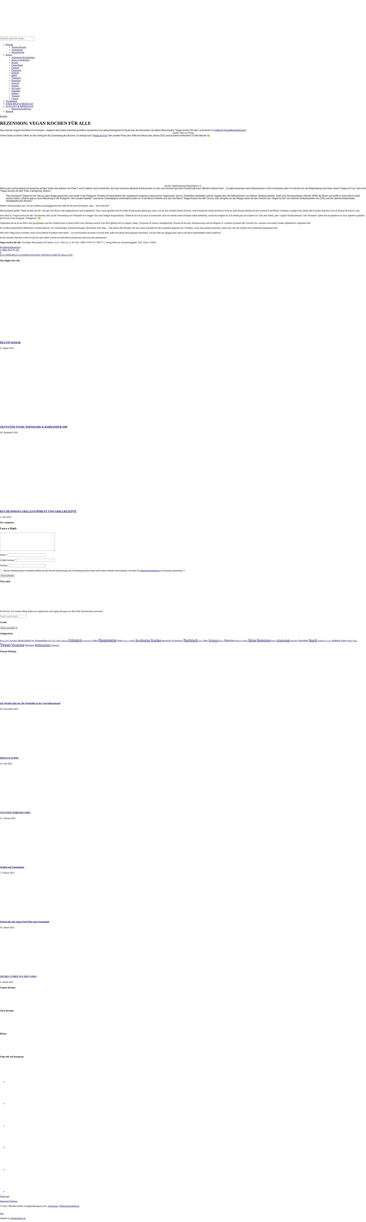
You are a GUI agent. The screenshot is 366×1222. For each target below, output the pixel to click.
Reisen (9, 55)
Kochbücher (5, 247)
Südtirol (15, 93)
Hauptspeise (107, 640)
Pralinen (238, 641)
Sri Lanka (15, 88)
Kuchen (156, 640)
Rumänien (16, 80)
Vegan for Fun (100, 135)
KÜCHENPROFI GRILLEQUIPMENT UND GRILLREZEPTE (38, 511)
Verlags (168, 233)
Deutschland (17, 65)
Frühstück (75, 640)
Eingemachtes (41, 640)
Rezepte (9, 44)
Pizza (221, 641)
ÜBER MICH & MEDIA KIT (19, 103)
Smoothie (303, 640)
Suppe (344, 640)
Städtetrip (336, 640)
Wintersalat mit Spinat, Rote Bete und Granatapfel (24, 922)
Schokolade (283, 640)
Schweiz (15, 83)
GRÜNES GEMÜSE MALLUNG (57, 255)
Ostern (200, 641)
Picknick (214, 640)
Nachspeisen (17, 50)
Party (205, 640)
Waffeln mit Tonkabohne (12, 867)
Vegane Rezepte (18, 47)
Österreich (16, 78)
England (15, 68)
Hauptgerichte (17, 52)
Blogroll (9, 111)
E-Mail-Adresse (8, 560)
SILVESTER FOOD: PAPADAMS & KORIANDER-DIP (33, 426)
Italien (14, 75)
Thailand (15, 96)
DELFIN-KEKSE (10, 342)
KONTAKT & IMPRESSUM (19, 106)
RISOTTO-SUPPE (9, 758)
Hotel (119, 640)
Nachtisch (190, 640)
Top (2, 1213)
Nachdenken (11, 101)
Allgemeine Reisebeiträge (23, 57)
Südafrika (15, 91)
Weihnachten (42, 645)
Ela (17, 250)
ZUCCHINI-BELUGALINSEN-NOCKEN (20, 255)
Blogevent (4, 641)
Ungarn (14, 98)
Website (3, 565)
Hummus (126, 641)
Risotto (273, 641)
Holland (15, 73)
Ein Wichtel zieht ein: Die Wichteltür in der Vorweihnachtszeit (30, 703)
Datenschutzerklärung (21, 109)
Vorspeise (17, 645)
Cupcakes (13, 640)
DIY (32, 641)
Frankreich (16, 70)
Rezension (16, 247)
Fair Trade (55, 641)
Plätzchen (229, 640)
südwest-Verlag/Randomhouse (230, 130)
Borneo (14, 62)
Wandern (29, 645)
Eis (49, 640)
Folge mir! (4, 1196)
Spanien (15, 86)
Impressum (53, 1206)
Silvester (294, 641)
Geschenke (86, 641)
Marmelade (166, 640)
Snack (313, 640)
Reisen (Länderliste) (20, 60)
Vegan (5, 644)
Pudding (245, 641)
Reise (252, 640)
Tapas (355, 641)
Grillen (95, 640)
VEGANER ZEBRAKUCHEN (15, 812)
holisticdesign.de (18, 1218)
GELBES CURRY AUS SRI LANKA (18, 976)
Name (3, 555)
